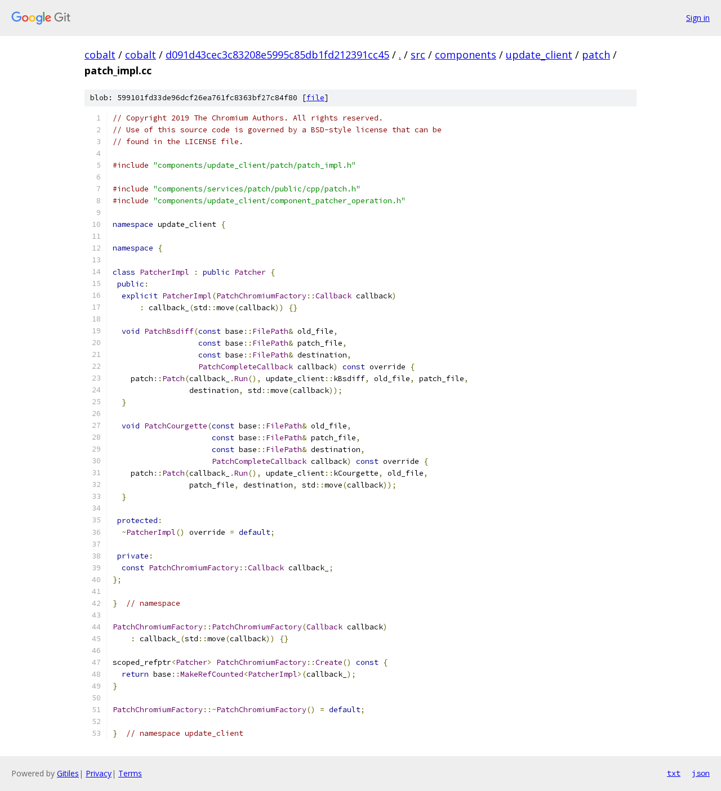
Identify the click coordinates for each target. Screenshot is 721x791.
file (315, 97)
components (465, 54)
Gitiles (68, 773)
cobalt (99, 54)
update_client (539, 54)
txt (673, 773)
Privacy (99, 773)
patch (596, 54)
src (418, 54)
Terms (130, 773)
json (701, 773)
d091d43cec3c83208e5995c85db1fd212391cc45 (277, 54)
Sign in (698, 17)
